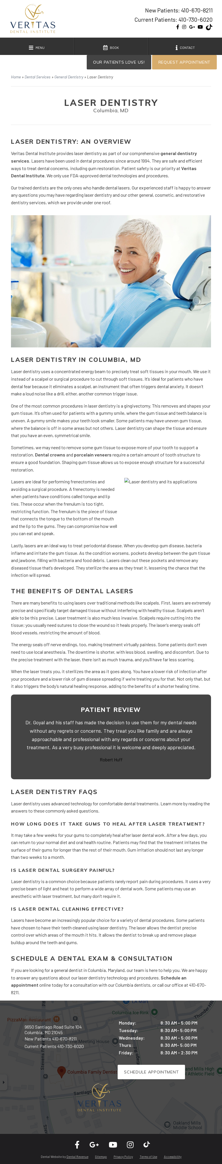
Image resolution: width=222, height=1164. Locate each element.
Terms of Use (148, 1157)
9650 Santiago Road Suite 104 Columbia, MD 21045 (53, 1029)
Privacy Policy (123, 1157)
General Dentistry (68, 76)
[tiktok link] (209, 28)
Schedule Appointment (151, 1072)
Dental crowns (50, 454)
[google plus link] (192, 27)
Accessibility (173, 1157)
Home (16, 76)
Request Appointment (184, 62)
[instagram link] (184, 27)
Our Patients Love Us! (119, 62)
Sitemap (101, 1157)
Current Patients (54, 1046)
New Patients (51, 1038)
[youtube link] (200, 27)
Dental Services (38, 76)
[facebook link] (177, 27)
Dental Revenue (77, 1157)
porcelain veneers (93, 454)
